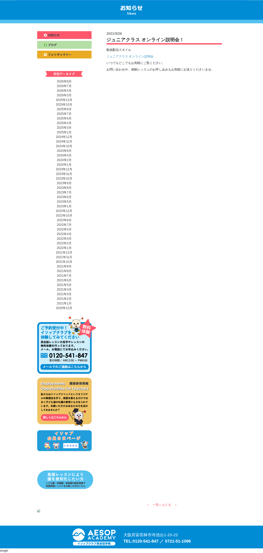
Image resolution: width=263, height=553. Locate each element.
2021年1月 (64, 303)
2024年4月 (64, 155)
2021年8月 (64, 271)
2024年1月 (64, 164)
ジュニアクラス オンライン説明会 (129, 56)
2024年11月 (64, 141)
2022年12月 (64, 211)
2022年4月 (64, 234)
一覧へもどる (162, 504)
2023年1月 (64, 206)
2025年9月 (64, 109)
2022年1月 (64, 248)
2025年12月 (64, 100)
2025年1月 (64, 132)
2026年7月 (64, 86)
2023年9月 (64, 183)
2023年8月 (64, 187)
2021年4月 (64, 289)
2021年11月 (64, 257)
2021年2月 (64, 298)
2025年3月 (64, 127)
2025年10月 (64, 104)
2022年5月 (64, 229)
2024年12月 (64, 137)
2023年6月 (64, 197)
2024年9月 (64, 150)
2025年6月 (64, 118)
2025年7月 (64, 113)
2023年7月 (64, 192)
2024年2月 (64, 160)
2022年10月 (64, 215)
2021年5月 (64, 285)
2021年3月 (64, 294)
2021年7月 (64, 275)
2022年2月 (64, 243)
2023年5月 (64, 201)
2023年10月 (64, 178)
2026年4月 (64, 90)
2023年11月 (64, 174)
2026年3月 (64, 95)
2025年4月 (64, 123)
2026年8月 (64, 81)
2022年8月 (64, 220)
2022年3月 (64, 238)
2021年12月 (64, 252)
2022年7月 (64, 224)
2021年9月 (64, 266)
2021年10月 (64, 261)
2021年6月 (64, 280)
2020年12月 (64, 308)
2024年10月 (64, 146)
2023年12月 (64, 169)
